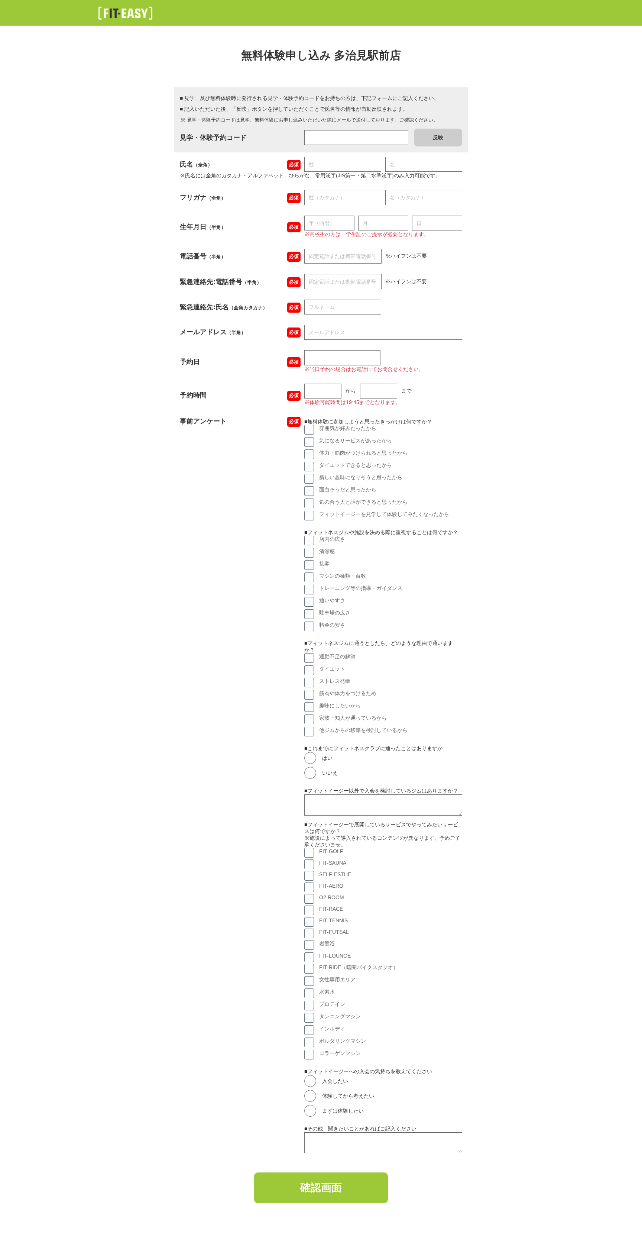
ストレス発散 (334, 681)
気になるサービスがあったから (355, 440)
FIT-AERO (331, 886)
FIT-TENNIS (333, 920)
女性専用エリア (337, 980)
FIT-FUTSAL (334, 932)
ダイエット (332, 669)
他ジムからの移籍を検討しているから (363, 730)
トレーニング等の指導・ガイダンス (360, 588)
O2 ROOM (331, 897)
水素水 (327, 992)
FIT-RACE (331, 909)
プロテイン (332, 1004)
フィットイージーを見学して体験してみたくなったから (384, 514)
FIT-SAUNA (332, 863)
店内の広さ (332, 539)
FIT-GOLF (331, 851)
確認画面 (321, 1187)
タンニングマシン (340, 1016)
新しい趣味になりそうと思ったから (360, 477)
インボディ (332, 1029)
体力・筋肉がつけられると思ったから (363, 453)
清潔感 (327, 551)
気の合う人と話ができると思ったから (363, 502)
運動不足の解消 (337, 656)
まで (406, 391)
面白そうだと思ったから (347, 490)
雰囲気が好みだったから (347, 428)
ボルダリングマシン (342, 1041)
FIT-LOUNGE (335, 956)
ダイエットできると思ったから (355, 465)
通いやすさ (332, 600)
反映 (438, 138)
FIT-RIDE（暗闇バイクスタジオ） (358, 967)
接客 (324, 564)
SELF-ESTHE (335, 874)
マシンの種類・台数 (342, 576)
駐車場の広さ (334, 613)
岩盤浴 (327, 943)
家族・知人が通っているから (353, 718)
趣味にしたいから (340, 706)
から (351, 391)
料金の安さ (332, 625)
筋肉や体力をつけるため (347, 693)
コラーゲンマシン (340, 1053)
